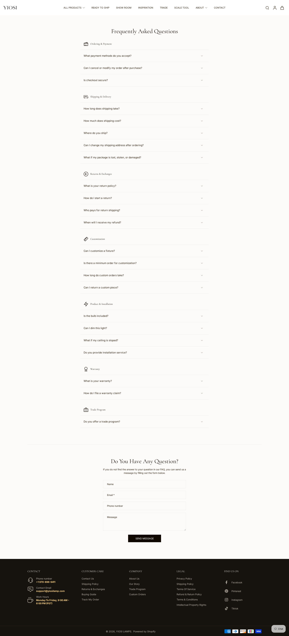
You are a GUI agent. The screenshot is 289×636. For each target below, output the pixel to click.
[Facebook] (227, 582)
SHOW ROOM (123, 7)
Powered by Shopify (144, 631)
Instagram (237, 599)
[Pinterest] (227, 591)
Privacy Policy (184, 578)
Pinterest (236, 591)
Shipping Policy (90, 583)
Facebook (236, 582)
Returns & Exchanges (93, 589)
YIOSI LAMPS (123, 631)
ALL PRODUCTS (72, 7)
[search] (267, 7)
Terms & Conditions (187, 599)
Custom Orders (137, 594)
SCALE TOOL (181, 7)
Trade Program (137, 589)
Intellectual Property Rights (191, 604)
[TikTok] (227, 608)
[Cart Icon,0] (282, 7)
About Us (134, 578)
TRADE (164, 7)
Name (110, 484)
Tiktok (234, 608)
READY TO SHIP (100, 7)
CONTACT (219, 7)
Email (111, 495)
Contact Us (88, 578)
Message (112, 517)
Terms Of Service (186, 589)
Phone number (115, 505)
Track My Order (90, 599)
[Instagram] (227, 599)
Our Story (134, 583)
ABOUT (200, 7)
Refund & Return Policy (189, 594)
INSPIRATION (145, 7)
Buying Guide (89, 594)
